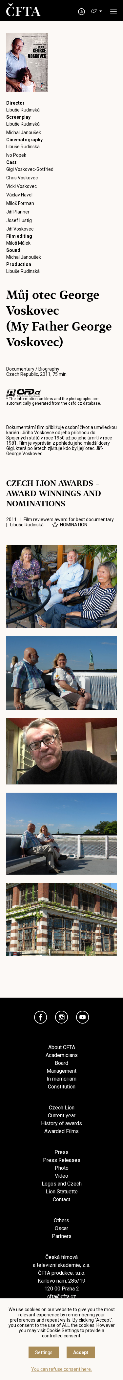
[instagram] (61, 1017)
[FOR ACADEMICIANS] (81, 11)
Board (61, 1063)
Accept (80, 1352)
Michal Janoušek (23, 132)
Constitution (61, 1087)
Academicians (62, 1055)
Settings (43, 1352)
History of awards (61, 1123)
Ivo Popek (16, 155)
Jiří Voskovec (19, 229)
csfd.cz (75, 403)
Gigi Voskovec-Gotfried (29, 169)
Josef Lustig (19, 220)
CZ (94, 11)
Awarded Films (61, 1131)
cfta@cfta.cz (61, 1296)
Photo (62, 1168)
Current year (61, 1115)
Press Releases (61, 1160)
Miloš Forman (20, 203)
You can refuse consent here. (61, 1369)
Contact (61, 1199)
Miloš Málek (18, 243)
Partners (62, 1236)
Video (61, 1176)
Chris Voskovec (22, 177)
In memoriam (61, 1079)
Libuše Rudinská (23, 109)
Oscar (61, 1228)
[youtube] (82, 1017)
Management (61, 1071)
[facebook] (40, 1017)
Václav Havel (19, 194)
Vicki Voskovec (21, 186)
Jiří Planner (18, 211)
